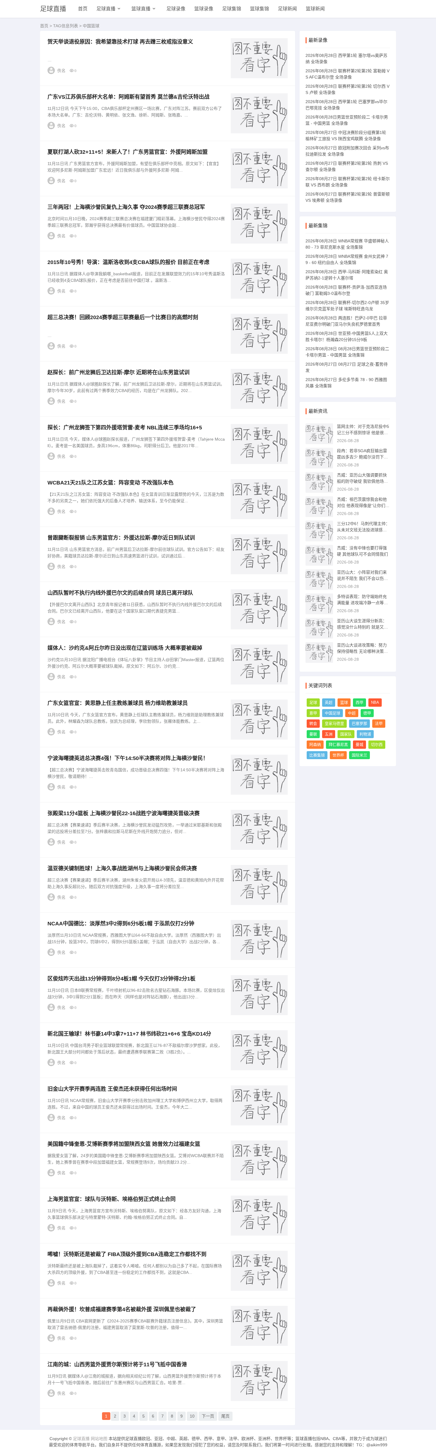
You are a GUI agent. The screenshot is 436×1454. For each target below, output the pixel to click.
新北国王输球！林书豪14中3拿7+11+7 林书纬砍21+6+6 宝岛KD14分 (129, 1034)
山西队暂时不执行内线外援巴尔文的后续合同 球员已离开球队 (120, 593)
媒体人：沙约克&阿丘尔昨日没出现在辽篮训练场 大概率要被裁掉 (124, 648)
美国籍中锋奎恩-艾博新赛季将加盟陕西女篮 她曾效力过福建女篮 (123, 1144)
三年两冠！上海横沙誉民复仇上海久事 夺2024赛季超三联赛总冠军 (126, 207)
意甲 (313, 713)
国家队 (346, 734)
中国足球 (332, 713)
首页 (82, 8)
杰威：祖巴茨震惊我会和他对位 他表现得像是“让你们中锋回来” (363, 505)
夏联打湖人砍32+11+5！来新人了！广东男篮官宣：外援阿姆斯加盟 (127, 152)
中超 (352, 713)
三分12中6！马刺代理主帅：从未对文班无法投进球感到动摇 (363, 529)
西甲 (359, 702)
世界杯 (338, 755)
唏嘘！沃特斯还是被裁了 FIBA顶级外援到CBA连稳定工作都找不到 (126, 1254)
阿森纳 (315, 744)
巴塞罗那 (359, 723)
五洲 (328, 734)
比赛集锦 (317, 755)
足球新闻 (287, 8)
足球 (313, 702)
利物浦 (365, 734)
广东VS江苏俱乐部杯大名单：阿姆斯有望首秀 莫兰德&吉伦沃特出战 (128, 97)
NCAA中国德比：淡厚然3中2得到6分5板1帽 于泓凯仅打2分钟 (120, 924)
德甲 (367, 713)
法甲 (379, 723)
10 (192, 1416)
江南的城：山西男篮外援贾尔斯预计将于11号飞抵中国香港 (117, 1364)
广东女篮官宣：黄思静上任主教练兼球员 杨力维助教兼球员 (117, 703)
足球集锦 (231, 8)
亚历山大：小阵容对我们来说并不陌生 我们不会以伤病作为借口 (362, 578)
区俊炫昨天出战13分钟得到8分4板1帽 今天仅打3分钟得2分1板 (121, 979)
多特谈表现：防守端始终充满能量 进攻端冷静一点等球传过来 (362, 602)
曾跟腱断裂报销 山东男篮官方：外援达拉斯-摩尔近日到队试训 (121, 538)
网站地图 (99, 1438)
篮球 (344, 702)
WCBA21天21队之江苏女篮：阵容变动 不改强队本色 (110, 483)
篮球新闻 (315, 8)
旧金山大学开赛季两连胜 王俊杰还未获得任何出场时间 (112, 1089)
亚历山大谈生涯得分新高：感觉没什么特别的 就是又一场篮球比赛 (362, 627)
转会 (313, 723)
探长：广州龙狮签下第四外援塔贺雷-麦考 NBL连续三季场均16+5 (124, 428)
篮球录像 (203, 8)
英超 (328, 702)
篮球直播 (140, 8)
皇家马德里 (334, 723)
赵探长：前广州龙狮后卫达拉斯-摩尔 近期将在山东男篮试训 (118, 372)
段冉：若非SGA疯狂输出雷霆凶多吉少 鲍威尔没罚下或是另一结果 (362, 457)
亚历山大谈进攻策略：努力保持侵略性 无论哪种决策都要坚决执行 (362, 651)
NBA (375, 702)
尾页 (225, 1416)
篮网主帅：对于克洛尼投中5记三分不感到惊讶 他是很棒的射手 (363, 432)
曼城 (359, 744)
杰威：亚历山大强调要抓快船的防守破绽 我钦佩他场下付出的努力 (362, 481)
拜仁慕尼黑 (338, 744)
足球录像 (175, 8)
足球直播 (53, 8)
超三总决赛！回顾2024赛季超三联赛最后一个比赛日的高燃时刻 (122, 317)
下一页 (208, 1416)
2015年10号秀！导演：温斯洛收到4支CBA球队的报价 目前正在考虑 (128, 262)
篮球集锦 (259, 8)
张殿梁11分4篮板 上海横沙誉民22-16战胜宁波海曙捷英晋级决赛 (123, 813)
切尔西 (377, 744)
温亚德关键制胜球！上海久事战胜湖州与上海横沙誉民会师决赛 (122, 868)
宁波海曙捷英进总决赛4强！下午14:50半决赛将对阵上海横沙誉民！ (127, 758)
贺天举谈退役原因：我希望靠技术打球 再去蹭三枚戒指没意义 (120, 42)
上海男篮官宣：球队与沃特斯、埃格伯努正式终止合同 (111, 1199)
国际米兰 (359, 755)
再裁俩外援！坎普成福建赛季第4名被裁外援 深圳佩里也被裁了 (121, 1309)
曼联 (313, 734)
